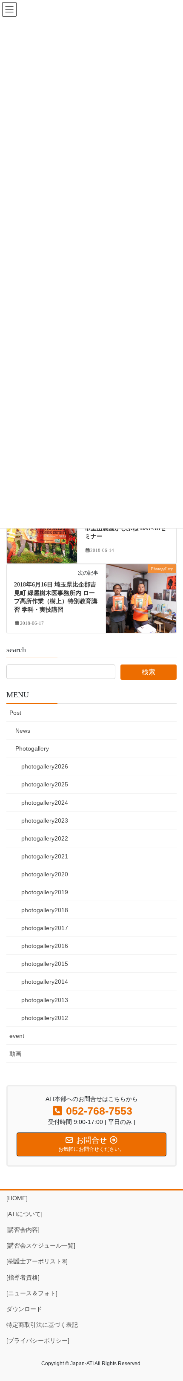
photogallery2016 (44, 945)
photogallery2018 (44, 910)
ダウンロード (24, 1309)
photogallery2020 (44, 874)
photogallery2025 (44, 784)
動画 (15, 1053)
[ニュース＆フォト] (31, 1293)
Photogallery (32, 748)
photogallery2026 (44, 766)
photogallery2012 (44, 1017)
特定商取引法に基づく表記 (42, 1324)
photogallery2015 (44, 963)
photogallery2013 (44, 1000)
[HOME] (17, 1198)
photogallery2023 (44, 820)
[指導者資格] (23, 1277)
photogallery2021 (44, 856)
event (16, 1035)
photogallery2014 (44, 981)
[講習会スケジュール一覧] (40, 1245)
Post (15, 712)
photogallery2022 (44, 838)
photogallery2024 (44, 802)
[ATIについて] (24, 1214)
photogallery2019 (44, 892)
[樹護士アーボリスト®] (37, 1261)
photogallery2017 (44, 928)
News (22, 730)
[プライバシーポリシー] (37, 1340)
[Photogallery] (42, 531)
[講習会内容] (23, 1229)
